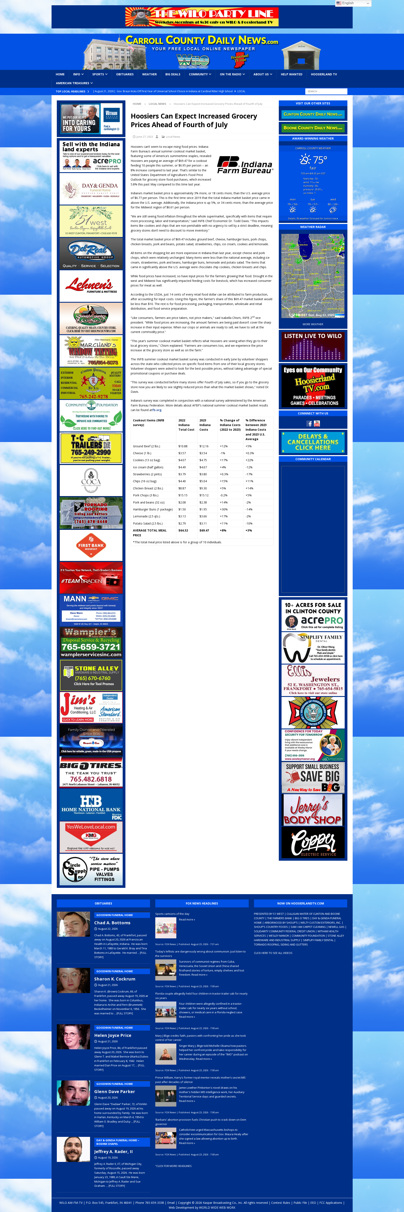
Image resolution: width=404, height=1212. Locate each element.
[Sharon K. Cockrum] (73, 990)
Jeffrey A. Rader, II (116, 1146)
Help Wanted (291, 74)
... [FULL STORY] (123, 1013)
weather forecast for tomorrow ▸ (313, 218)
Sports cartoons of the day (172, 914)
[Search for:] (326, 91)
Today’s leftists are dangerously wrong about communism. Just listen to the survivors (200, 954)
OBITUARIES (103, 903)
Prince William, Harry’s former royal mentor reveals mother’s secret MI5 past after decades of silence (200, 1080)
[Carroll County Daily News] (202, 52)
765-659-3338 (154, 1203)
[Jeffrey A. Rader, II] (73, 1161)
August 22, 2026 (108, 929)
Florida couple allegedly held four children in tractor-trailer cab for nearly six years (201, 996)
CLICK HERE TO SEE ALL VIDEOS (273, 953)
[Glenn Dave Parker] (73, 1103)
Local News (173, 137)
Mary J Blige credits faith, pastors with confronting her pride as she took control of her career (200, 1038)
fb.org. (157, 410)
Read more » (187, 919)
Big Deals (172, 74)
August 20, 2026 (108, 1097)
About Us (261, 74)
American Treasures (72, 83)
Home (60, 74)
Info (76, 74)
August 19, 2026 (108, 1157)
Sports (98, 74)
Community (198, 74)
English (348, 3)
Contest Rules (280, 1203)
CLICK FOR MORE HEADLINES (174, 1166)
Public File (300, 1203)
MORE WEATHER (313, 324)
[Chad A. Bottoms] (73, 934)
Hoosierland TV (324, 74)
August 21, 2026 (108, 985)
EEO (313, 1203)
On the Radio (230, 74)
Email (171, 1203)
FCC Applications (330, 1203)
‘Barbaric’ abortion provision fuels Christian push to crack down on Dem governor (200, 1122)
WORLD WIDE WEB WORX (217, 1207)
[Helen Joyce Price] (73, 1047)
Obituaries (125, 74)
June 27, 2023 (145, 137)
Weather (149, 74)
